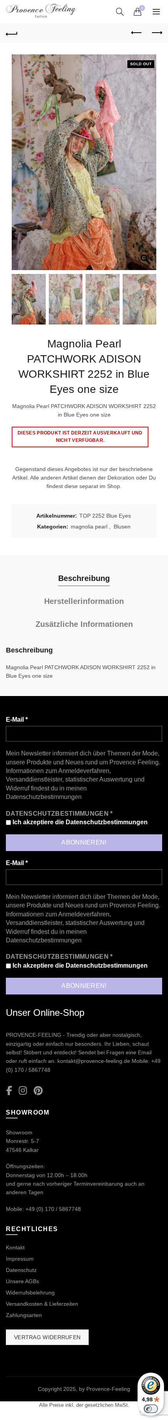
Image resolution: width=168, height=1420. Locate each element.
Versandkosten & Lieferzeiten (42, 1304)
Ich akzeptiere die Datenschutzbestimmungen (79, 822)
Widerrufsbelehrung (30, 1292)
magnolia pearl (89, 526)
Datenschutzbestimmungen (44, 797)
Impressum (20, 1259)
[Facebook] (9, 1091)
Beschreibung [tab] (84, 578)
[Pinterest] (38, 1091)
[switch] (151, 1408)
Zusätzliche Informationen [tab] (84, 624)
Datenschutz (21, 1270)
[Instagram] (22, 1091)
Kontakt (15, 1247)
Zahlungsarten (24, 1315)
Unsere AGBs (22, 1281)
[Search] (120, 11)
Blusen (122, 526)
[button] (146, 166)
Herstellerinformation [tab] (84, 601)
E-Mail (17, 719)
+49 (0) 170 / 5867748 (53, 1209)
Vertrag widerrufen (47, 1337)
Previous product (137, 33)
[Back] (11, 33)
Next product (156, 33)
